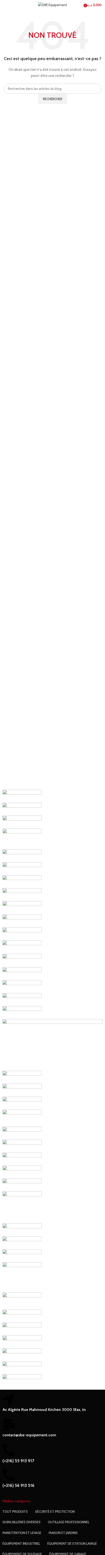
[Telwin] (22, 947)
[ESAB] (22, 1171)
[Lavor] (22, 1077)
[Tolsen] (22, 920)
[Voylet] (22, 822)
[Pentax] (22, 986)
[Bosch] (22, 1277)
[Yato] (22, 796)
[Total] (22, 907)
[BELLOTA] (22, 1315)
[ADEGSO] (22, 1367)
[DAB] (22, 1229)
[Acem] (22, 1380)
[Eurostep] (22, 1146)
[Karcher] (22, 1103)
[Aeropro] (22, 1354)
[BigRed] (22, 1300)
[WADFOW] (22, 809)
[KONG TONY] (22, 1090)
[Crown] (22, 1242)
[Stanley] (22, 960)
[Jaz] (22, 1117)
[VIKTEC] (22, 881)
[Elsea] (22, 1207)
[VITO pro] (22, 855)
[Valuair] (22, 894)
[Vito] (22, 868)
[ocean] (22, 1012)
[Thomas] (22, 933)
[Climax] (22, 1255)
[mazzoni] (52, 1044)
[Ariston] (22, 1328)
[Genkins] (22, 1133)
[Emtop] (22, 1184)
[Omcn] (22, 999)
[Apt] (22, 1341)
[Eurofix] (22, 1158)
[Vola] (22, 838)
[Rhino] (22, 973)
